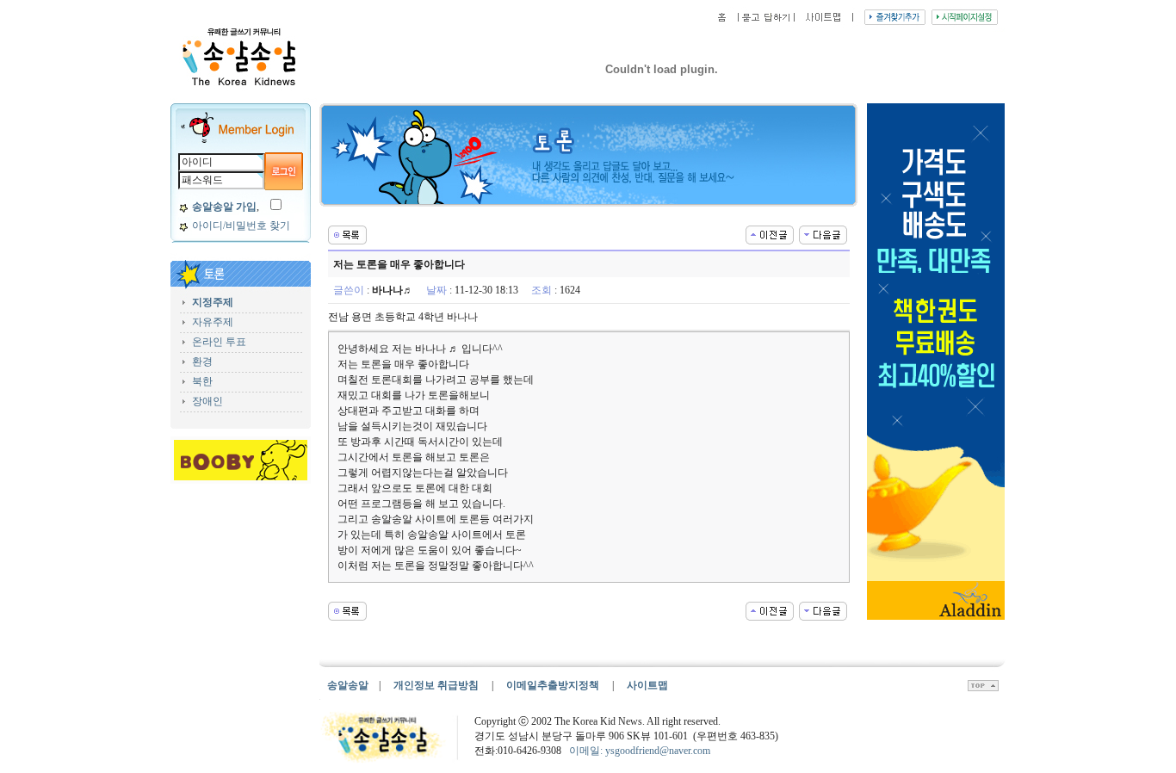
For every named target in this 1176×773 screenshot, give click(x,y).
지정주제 (212, 302)
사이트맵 (647, 685)
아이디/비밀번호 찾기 (241, 226)
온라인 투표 (219, 342)
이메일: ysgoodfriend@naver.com (639, 751)
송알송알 (347, 685)
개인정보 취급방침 (436, 685)
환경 (202, 362)
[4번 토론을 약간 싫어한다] (770, 233)
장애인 (207, 401)
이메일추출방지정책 (554, 685)
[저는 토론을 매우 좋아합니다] (823, 233)
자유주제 (212, 322)
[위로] (983, 688)
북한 (202, 381)
